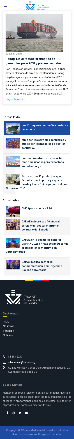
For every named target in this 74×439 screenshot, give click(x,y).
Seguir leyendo (15, 99)
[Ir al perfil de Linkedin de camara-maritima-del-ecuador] (26, 413)
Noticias (8, 335)
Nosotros (9, 326)
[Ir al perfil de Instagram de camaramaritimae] (13, 413)
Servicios (8, 331)
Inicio (6, 321)
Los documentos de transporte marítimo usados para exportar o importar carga (43, 162)
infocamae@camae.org (21, 362)
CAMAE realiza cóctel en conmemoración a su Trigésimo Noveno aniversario (42, 265)
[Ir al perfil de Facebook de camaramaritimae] (7, 413)
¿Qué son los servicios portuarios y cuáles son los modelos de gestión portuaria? (44, 143)
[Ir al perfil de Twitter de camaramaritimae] (20, 413)
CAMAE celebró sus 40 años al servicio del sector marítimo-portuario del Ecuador (41, 225)
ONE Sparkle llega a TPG (37, 208)
